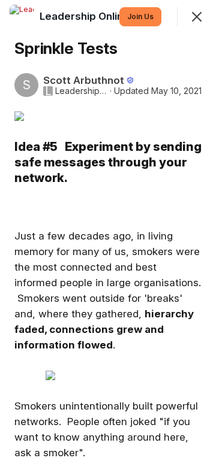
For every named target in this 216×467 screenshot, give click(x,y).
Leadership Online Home (81, 91)
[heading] (102, 16)
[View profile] (22, 17)
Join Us (140, 16)
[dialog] (108, 233)
